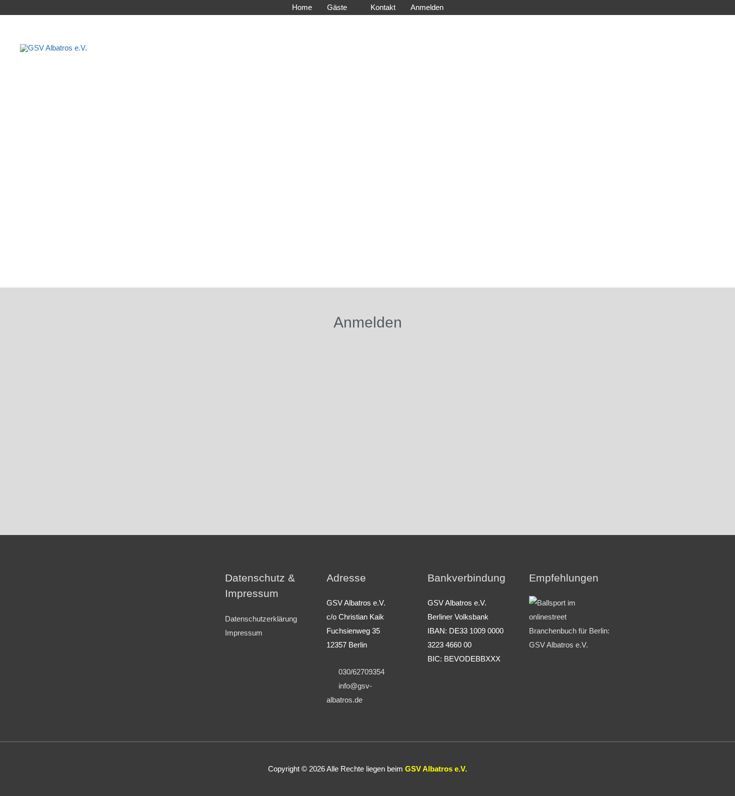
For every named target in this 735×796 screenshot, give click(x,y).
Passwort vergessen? (368, 509)
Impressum (243, 632)
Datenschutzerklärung (261, 618)
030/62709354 (358, 672)
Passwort (267, 422)
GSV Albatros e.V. (194, 48)
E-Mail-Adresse (278, 376)
